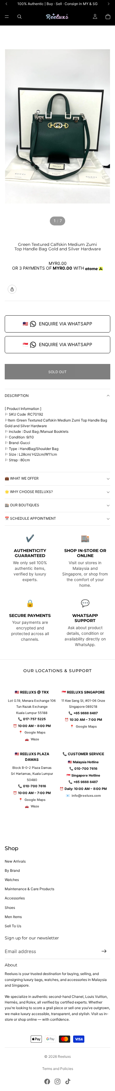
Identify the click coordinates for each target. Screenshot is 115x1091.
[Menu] (7, 16)
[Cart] (107, 16)
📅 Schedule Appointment (30, 518)
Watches (12, 879)
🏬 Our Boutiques (22, 505)
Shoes (10, 907)
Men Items (13, 917)
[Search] (19, 16)
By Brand (12, 870)
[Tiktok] (67, 1081)
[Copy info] (12, 289)
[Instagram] (57, 1081)
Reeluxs (64, 1056)
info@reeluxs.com (86, 795)
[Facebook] (47, 1081)
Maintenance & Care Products (29, 889)
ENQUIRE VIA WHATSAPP (57, 324)
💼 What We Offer (22, 478)
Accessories (15, 898)
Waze (35, 739)
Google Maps (34, 732)
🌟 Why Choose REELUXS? (29, 491)
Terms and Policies (57, 1068)
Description (17, 395)
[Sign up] (104, 951)
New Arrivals (15, 861)
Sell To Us (13, 926)
